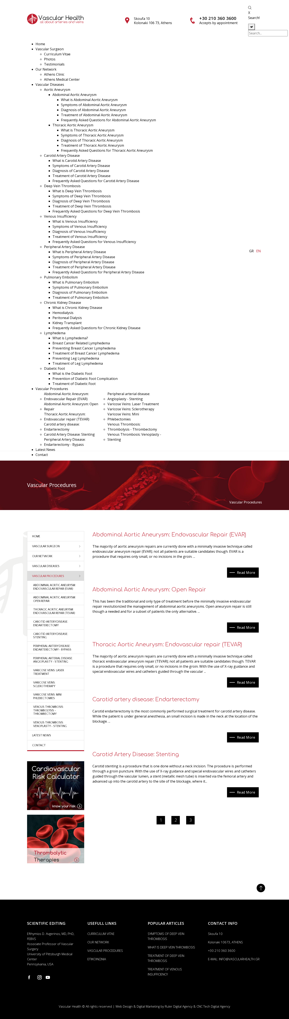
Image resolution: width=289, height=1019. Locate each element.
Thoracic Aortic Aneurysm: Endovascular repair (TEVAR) (167, 645)
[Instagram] (39, 977)
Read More (246, 572)
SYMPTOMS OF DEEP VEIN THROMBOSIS (166, 936)
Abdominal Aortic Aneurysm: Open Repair (149, 590)
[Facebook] (30, 977)
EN (258, 251)
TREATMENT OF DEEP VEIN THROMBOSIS (166, 958)
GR (251, 251)
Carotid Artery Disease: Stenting (135, 754)
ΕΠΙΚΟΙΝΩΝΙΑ (96, 959)
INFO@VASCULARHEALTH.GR (239, 959)
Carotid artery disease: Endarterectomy (145, 700)
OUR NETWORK (98, 942)
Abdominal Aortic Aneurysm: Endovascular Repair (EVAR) (169, 535)
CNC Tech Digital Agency (213, 1006)
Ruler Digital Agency (179, 1006)
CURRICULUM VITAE (100, 934)
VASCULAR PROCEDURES (105, 950)
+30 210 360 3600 (217, 18)
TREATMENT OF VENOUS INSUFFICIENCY (165, 971)
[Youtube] (48, 977)
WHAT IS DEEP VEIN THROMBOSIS (171, 947)
